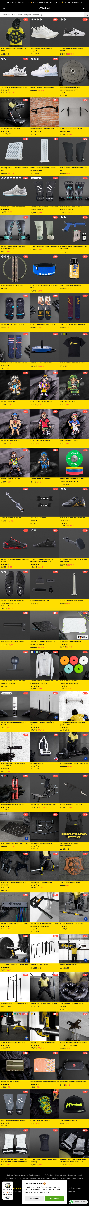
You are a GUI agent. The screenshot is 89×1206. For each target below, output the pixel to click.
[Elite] (8, 100)
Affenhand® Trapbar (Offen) (41, 882)
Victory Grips (19, 1178)
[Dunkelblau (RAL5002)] (10, 1014)
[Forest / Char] (35, 19)
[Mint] (37, 652)
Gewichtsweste (30, 1178)
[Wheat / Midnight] (38, 19)
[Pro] (5, 100)
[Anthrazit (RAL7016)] (5, 1014)
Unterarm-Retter (36, 763)
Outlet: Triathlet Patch (69, 440)
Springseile (66, 1178)
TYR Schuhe (49, 1175)
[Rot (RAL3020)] (2, 1016)
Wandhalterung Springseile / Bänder (14, 924)
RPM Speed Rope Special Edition (12, 285)
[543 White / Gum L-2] (2, 59)
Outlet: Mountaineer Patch (70, 882)
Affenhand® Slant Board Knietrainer (15, 843)
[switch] (7, 1197)
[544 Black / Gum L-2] (5, 59)
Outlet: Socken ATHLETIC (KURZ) (12, 324)
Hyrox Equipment (78, 1178)
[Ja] (32, 572)
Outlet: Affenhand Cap (68, 1120)
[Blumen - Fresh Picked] (2, 256)
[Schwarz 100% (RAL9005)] (5, 1016)
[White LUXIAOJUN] (32, 59)
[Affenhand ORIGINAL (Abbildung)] (2, 1014)
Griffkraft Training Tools (40, 600)
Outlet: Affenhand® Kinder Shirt (72, 363)
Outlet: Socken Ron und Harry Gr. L (73, 324)
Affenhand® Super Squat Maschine (43, 804)
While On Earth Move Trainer (41, 48)
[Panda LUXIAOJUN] (35, 59)
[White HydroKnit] (41, 19)
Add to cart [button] (63, 1049)
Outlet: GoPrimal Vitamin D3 (70, 285)
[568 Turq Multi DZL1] (35, 530)
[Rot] (5, 776)
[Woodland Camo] (8, 256)
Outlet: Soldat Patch (68, 402)
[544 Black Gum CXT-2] (20, 178)
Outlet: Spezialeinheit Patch (40, 479)
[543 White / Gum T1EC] (65, 489)
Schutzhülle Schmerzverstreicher (73, 1082)
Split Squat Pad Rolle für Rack (12, 642)
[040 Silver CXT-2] (2, 178)
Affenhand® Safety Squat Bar (71, 804)
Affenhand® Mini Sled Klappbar (42, 363)
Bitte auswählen (36, 606)
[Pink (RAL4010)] (23, 1014)
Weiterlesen (34, 213)
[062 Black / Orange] (5, 178)
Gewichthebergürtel (53, 1178)
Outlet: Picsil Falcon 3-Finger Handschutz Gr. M (71, 208)
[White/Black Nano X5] (65, 19)
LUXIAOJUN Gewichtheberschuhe (42, 87)
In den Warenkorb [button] (66, 135)
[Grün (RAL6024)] (15, 1014)
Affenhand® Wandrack (68, 965)
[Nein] (35, 572)
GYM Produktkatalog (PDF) (67, 1191)
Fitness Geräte (60, 1175)
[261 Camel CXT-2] (14, 178)
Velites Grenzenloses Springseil (13, 804)
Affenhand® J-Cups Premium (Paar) (43, 1043)
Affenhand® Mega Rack (39, 965)
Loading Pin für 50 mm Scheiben (71, 600)
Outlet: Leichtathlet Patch (11, 479)
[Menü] (11, 1183)
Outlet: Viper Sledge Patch (40, 1120)
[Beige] (32, 652)
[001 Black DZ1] (32, 530)
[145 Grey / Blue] (8, 178)
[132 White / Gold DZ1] (5, 572)
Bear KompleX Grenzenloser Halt (13, 1120)
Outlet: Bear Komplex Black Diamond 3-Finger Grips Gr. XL (44, 208)
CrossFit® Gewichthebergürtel (32, 1175)
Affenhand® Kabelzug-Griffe (41, 843)
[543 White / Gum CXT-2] (17, 178)
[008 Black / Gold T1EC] (62, 489)
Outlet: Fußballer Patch (40, 440)
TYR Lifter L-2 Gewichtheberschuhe (14, 87)
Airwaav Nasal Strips (38, 518)
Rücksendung (17, 1191)
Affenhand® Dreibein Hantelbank (13, 1043)
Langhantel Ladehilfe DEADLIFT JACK (14, 965)
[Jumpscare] (5, 256)
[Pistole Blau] (62, 217)
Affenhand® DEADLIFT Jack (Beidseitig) (74, 763)
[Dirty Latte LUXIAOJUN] (38, 59)
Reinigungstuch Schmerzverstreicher (44, 1082)
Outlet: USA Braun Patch (10, 1082)
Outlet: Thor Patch (8, 402)
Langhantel (9, 1178)
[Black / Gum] (32, 19)
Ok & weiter (54, 1198)
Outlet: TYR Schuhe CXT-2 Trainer (13, 207)
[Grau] (61, 334)
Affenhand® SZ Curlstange (11, 518)
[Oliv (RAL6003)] (17, 1014)
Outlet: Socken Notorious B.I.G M (42, 324)
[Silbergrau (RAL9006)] (7, 1016)
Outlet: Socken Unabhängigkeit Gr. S (14, 363)
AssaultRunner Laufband (10, 129)
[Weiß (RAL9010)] (10, 1016)
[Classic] (2, 100)
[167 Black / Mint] (11, 178)
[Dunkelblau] (34, 652)
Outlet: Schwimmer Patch (10, 440)
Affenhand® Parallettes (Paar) (72, 924)
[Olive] (64, 334)
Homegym (41, 1178)
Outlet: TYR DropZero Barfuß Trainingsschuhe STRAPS (12, 601)
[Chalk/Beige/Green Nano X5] (62, 19)
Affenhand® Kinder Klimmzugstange (43, 1003)
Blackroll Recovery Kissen (70, 642)
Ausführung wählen (8, 55)
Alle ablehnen (35, 1198)
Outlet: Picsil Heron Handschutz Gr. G (44, 246)
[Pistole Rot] (65, 217)
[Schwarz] (67, 334)
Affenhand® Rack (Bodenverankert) (14, 1003)
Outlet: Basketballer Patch (41, 402)
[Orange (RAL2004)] (20, 1014)
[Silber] (2, 776)
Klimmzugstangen (74, 1175)
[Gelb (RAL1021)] (12, 1014)
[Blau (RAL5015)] (7, 1014)
